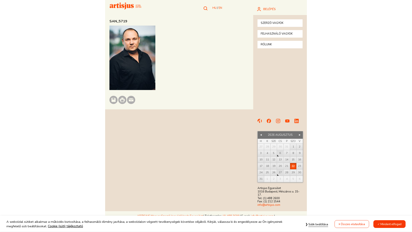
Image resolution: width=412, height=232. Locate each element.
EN (220, 8)
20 (280, 166)
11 (267, 159)
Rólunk (266, 44)
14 (286, 159)
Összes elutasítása (353, 224)
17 (260, 166)
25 (267, 172)
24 (260, 172)
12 (273, 159)
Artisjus (125, 6)
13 (280, 159)
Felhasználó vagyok (277, 34)
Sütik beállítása (318, 224)
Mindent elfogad (390, 224)
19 (273, 166)
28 (286, 172)
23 (299, 166)
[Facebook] (271, 123)
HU (214, 8)
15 (293, 159)
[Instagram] (280, 123)
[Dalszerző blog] (262, 123)
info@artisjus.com (269, 205)
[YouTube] (289, 123)
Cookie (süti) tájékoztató (65, 226)
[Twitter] (298, 123)
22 (293, 166)
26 (273, 172)
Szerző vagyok (272, 23)
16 (299, 159)
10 (260, 159)
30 (299, 172)
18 (267, 166)
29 (293, 172)
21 (286, 166)
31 (260, 179)
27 (280, 172)
